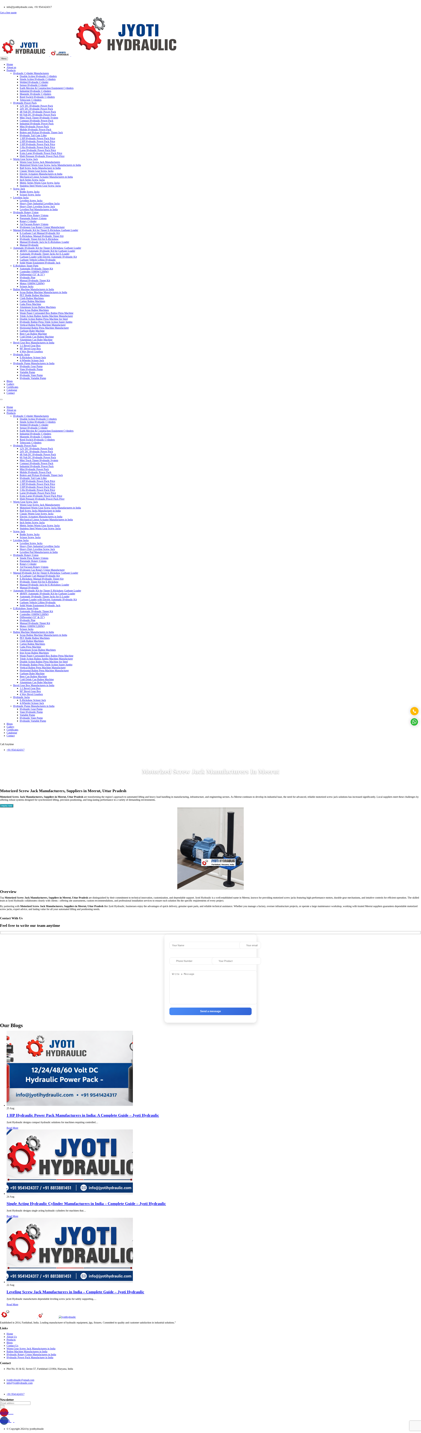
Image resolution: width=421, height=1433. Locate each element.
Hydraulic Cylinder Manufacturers (31, 73)
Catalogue (12, 390)
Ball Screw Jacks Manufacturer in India (40, 168)
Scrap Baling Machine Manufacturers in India (43, 292)
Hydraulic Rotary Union (25, 212)
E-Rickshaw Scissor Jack (33, 357)
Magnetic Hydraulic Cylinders (35, 94)
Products (11, 70)
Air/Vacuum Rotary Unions (34, 224)
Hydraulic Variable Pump (33, 378)
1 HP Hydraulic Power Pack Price (37, 138)
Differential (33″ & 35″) (32, 274)
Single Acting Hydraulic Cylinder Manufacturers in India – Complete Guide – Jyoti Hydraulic (86, 1203)
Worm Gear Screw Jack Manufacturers (40, 162)
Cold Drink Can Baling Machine (37, 336)
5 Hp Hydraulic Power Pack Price (37, 147)
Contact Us (12, 1345)
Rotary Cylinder (28, 221)
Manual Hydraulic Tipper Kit (35, 280)
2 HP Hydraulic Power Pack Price (37, 141)
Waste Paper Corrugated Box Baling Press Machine (46, 313)
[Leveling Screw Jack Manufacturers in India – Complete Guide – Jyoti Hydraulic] (70, 1282)
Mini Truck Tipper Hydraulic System (39, 117)
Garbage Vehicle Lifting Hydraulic (38, 259)
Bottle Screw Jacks (29, 191)
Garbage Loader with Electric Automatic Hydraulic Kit (48, 256)
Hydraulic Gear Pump (31, 366)
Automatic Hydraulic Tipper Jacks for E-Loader (44, 253)
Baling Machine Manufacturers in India (33, 289)
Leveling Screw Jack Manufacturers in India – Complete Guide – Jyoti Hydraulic (75, 1292)
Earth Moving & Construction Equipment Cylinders (47, 88)
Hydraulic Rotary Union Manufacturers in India (31, 1354)
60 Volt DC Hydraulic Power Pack (38, 114)
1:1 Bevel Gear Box (30, 345)
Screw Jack (19, 188)
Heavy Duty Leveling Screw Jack (37, 206)
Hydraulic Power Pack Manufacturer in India (30, 1357)
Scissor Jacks (26, 286)
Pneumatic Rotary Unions (33, 218)
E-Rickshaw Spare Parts (25, 265)
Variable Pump (27, 372)
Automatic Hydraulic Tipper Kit (36, 268)
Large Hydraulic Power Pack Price (38, 150)
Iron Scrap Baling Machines (34, 310)
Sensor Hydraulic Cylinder (34, 85)
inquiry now (6, 805)
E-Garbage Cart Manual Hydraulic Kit (40, 233)
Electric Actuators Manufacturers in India (41, 174)
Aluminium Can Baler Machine (36, 339)
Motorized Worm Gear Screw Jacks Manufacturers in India (50, 165)
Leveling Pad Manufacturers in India (39, 209)
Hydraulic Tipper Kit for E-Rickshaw (39, 239)
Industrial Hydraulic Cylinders (35, 91)
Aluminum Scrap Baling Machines (38, 307)
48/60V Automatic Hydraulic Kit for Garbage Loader (47, 250)
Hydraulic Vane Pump (31, 375)
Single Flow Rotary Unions (34, 215)
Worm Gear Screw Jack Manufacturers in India (31, 1348)
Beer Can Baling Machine (33, 333)
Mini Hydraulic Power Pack (34, 126)
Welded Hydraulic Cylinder (34, 82)
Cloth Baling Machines (32, 298)
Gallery (10, 384)
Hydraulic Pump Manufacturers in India (33, 363)
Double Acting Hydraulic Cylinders (38, 76)
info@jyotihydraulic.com (20, 1383)
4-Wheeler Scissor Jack (32, 360)
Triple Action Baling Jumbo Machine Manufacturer (46, 316)
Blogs (10, 381)
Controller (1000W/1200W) (34, 271)
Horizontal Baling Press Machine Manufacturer (44, 327)
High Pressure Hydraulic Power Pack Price (42, 156)
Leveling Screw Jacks (31, 200)
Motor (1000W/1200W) (32, 283)
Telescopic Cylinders (30, 100)
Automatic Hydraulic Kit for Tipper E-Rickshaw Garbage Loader (47, 248)
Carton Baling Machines (32, 301)
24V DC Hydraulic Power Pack (36, 108)
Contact (11, 393)
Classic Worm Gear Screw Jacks (36, 171)
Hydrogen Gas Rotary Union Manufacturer (42, 227)
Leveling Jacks (21, 197)
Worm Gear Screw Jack (25, 159)
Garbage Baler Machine (32, 330)
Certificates (12, 387)
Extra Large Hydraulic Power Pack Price (41, 153)
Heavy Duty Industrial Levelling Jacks (40, 203)
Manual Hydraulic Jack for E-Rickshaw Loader (44, 242)
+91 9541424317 (16, 749)
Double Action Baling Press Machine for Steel (44, 319)
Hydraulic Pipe (27, 277)
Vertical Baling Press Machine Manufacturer (43, 324)
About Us (12, 1336)
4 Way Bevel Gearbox (31, 351)
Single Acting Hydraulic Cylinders (38, 79)
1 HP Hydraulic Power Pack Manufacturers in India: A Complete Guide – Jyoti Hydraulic (83, 1115)
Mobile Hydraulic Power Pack (35, 129)
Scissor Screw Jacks (30, 194)
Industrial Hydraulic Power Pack (37, 123)
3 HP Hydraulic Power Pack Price (37, 144)
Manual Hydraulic (29, 245)
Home (10, 64)
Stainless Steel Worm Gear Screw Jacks (40, 185)
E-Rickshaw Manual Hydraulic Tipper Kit (41, 236)
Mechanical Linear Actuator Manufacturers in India (46, 176)
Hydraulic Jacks (21, 354)
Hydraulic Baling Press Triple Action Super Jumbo (46, 322)
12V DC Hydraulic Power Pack (36, 105)
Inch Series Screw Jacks (32, 179)
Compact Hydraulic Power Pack (36, 120)
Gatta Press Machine (30, 304)
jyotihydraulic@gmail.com (20, 1380)
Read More (12, 1127)
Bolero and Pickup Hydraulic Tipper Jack (41, 132)
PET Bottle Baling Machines (35, 295)
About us (11, 67)
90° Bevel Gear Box (30, 348)
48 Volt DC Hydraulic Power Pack (38, 111)
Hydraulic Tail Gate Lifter (33, 135)
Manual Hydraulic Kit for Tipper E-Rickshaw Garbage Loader (45, 230)
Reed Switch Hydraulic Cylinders (37, 97)
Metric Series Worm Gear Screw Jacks (40, 182)
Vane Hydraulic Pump (31, 369)
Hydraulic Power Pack (25, 102)
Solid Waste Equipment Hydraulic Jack (40, 262)
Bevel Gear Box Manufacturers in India (33, 342)
